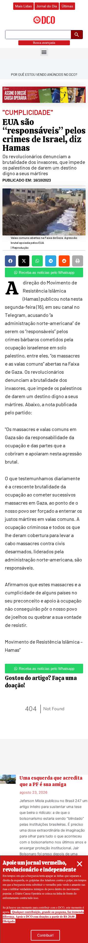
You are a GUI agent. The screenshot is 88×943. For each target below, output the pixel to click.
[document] (44, 471)
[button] (79, 863)
